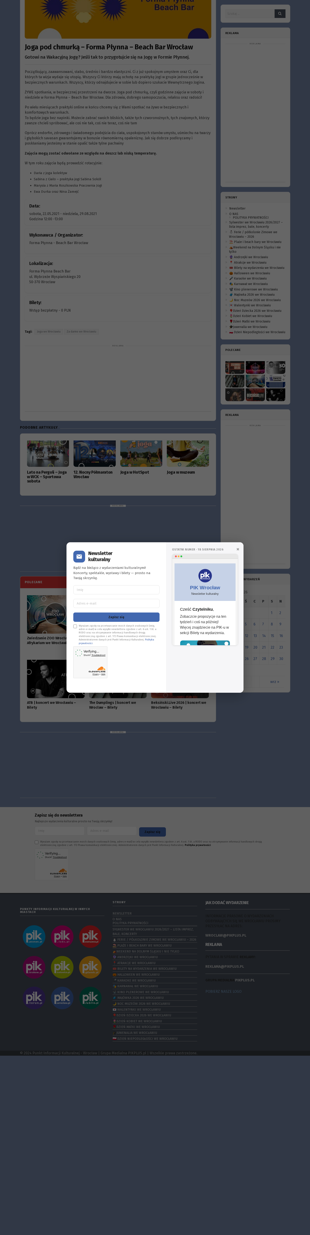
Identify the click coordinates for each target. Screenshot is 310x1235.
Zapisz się (116, 617)
